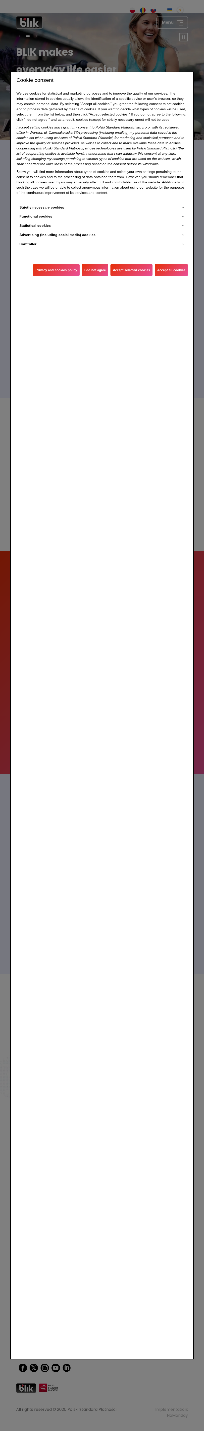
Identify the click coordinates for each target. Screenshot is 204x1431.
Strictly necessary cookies (41, 207)
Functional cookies (35, 216)
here (79, 153)
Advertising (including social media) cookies (57, 235)
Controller (27, 244)
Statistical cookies (35, 226)
